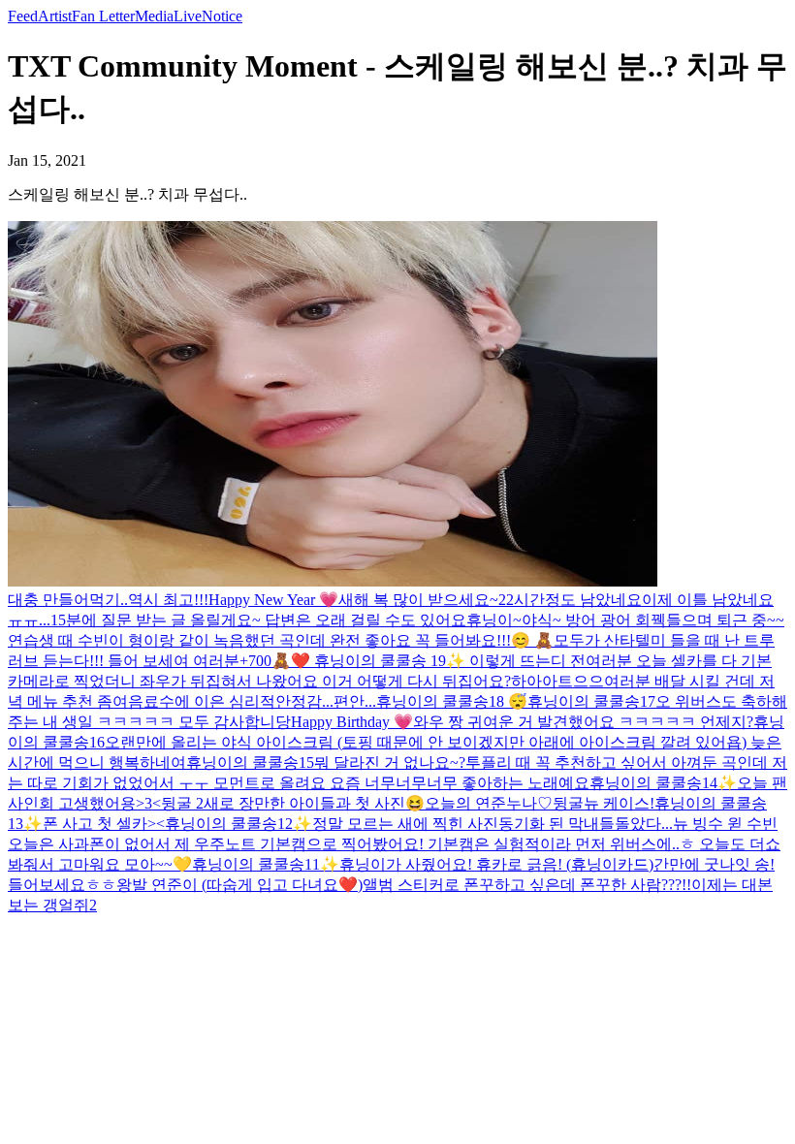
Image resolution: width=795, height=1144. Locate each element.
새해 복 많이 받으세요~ (418, 599)
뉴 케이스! (619, 803)
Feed (23, 16)
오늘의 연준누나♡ (489, 803)
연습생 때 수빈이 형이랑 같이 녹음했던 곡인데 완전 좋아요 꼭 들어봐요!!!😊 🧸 (281, 640)
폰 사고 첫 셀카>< (104, 823)
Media (154, 16)
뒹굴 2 (182, 803)
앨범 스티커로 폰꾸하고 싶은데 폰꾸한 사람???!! (527, 884)
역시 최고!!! (168, 599)
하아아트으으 (557, 681)
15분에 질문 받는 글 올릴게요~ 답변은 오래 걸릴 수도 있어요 (258, 620)
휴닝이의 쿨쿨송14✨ (663, 783)
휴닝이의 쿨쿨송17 (591, 701)
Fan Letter (103, 16)
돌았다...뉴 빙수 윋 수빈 (696, 823)
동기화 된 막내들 (556, 823)
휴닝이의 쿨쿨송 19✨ (391, 660)
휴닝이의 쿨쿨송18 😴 (451, 701)
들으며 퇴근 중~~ (725, 620)
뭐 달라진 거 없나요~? (389, 762)
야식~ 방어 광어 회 (586, 620)
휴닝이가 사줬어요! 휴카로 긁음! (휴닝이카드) (496, 864)
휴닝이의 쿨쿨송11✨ (265, 864)
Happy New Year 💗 (273, 599)
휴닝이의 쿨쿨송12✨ (238, 823)
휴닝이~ (494, 620)
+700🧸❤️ (276, 660)
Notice (222, 16)
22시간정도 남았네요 (570, 599)
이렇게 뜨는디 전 (527, 660)
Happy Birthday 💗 (352, 722)
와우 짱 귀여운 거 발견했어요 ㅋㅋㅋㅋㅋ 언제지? (583, 722)
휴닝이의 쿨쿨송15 (250, 762)
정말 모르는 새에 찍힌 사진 (405, 823)
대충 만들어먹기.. (68, 599)
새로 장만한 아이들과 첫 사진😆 (314, 803)
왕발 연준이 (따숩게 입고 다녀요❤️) (239, 884)
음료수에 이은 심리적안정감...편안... (252, 701)
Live (188, 16)
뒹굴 (568, 803)
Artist (55, 16)
